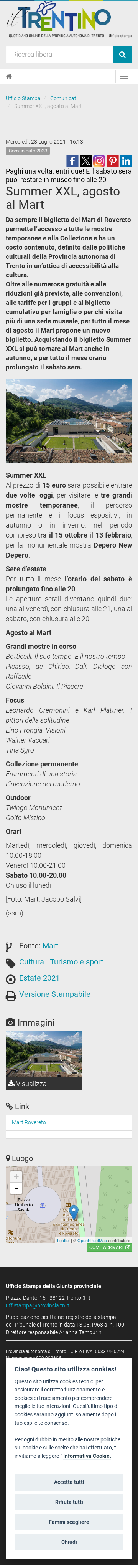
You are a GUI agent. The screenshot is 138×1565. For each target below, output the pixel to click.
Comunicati (63, 98)
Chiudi (69, 1542)
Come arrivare (107, 1247)
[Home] (9, 76)
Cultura (31, 961)
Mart (51, 945)
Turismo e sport (77, 961)
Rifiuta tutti (69, 1502)
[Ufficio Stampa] (69, 19)
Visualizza (31, 1084)
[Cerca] (122, 54)
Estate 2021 (39, 978)
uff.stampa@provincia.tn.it (37, 1305)
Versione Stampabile (54, 994)
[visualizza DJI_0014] (44, 1054)
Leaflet (63, 1240)
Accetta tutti (69, 1482)
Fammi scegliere (69, 1522)
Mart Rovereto (29, 1122)
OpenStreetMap (92, 1240)
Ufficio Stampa (23, 98)
